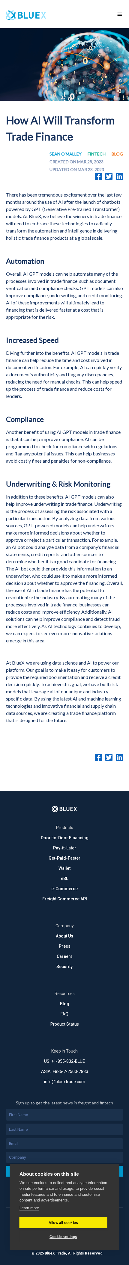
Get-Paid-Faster (64, 858)
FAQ (64, 1014)
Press (64, 946)
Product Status (64, 1024)
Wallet (64, 868)
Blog (64, 1003)
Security (64, 966)
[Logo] (64, 809)
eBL (64, 878)
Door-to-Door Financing (64, 837)
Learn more (29, 1208)
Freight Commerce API (64, 898)
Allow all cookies (63, 1223)
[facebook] (98, 176)
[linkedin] (119, 176)
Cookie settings (63, 1237)
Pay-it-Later (64, 848)
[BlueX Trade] (55, 14)
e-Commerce (64, 888)
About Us (64, 936)
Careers (65, 956)
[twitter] (108, 176)
